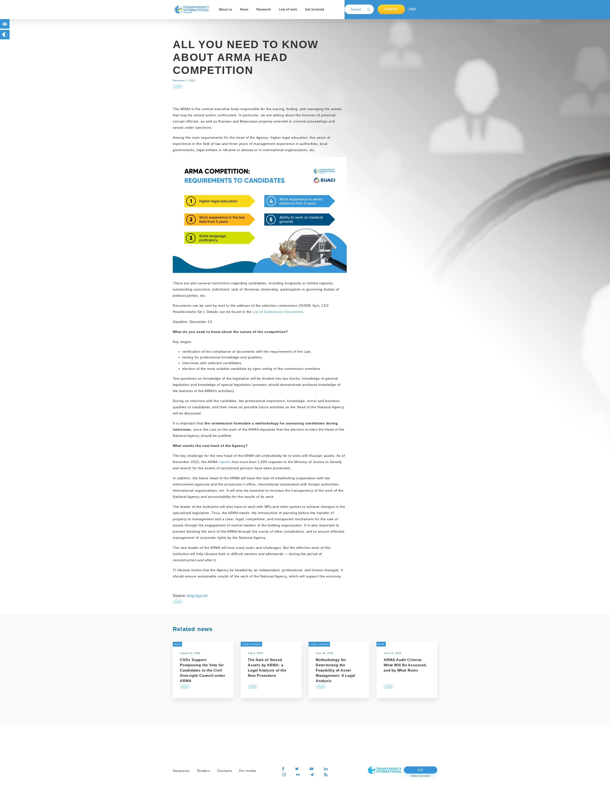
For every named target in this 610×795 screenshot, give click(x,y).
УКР (412, 9)
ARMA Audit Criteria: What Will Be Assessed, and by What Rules (405, 665)
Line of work (288, 9)
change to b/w (5, 34)
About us (225, 9)
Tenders (203, 771)
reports (225, 462)
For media (247, 771)
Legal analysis (251, 644)
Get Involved (314, 9)
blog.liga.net (197, 596)
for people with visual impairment (5, 24)
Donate (391, 9)
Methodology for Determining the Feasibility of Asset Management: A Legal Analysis (335, 670)
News (244, 9)
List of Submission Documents (278, 312)
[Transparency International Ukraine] (192, 9)
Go (420, 770)
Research (263, 9)
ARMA (178, 87)
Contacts (224, 771)
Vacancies (181, 771)
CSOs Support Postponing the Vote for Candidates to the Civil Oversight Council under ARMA (202, 670)
